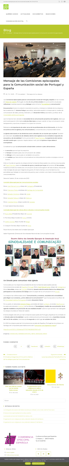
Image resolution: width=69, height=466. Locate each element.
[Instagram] (43, 453)
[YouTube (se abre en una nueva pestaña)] (64, 1)
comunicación (14, 333)
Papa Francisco (40, 138)
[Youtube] (48, 453)
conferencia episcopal (24, 333)
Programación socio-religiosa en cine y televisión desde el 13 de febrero (23, 422)
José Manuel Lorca (14, 186)
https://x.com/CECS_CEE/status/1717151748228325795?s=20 (22, 329)
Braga (28, 222)
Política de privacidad (38, 463)
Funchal (29, 214)
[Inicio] (4, 33)
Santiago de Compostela (35, 190)
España (24, 287)
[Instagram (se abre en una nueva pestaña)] (62, 1)
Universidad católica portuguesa (13, 115)
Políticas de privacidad (12, 455)
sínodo (45, 333)
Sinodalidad (45, 104)
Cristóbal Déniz (12, 202)
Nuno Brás (8, 214)
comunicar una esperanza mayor (45, 325)
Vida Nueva (59, 304)
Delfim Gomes (9, 222)
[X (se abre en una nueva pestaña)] (59, 1)
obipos (33, 333)
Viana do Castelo (10, 102)
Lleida (28, 194)
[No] (67, 461)
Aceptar (28, 463)
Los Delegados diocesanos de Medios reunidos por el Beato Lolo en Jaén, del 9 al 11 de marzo (29, 410)
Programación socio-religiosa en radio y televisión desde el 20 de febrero (23, 419)
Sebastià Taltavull (13, 198)
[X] (38, 453)
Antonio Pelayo (25, 304)
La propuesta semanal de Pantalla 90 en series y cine (17, 416)
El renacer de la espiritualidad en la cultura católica (17, 413)
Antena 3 (21, 306)
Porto (24, 218)
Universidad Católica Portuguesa (15, 300)
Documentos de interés (55, 385)
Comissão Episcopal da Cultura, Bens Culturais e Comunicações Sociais (26, 210)
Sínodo (57, 291)
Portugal (30, 287)
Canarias (32, 202)
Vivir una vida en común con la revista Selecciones (13, 388)
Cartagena (30, 186)
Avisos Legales (10, 452)
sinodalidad (39, 333)
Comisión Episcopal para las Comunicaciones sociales (20, 182)
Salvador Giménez (13, 194)
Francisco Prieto (13, 190)
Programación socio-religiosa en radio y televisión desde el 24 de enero (34, 389)
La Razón (47, 304)
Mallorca (28, 198)
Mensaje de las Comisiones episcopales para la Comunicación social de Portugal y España (38, 33)
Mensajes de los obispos (34, 94)
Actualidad (21, 94)
